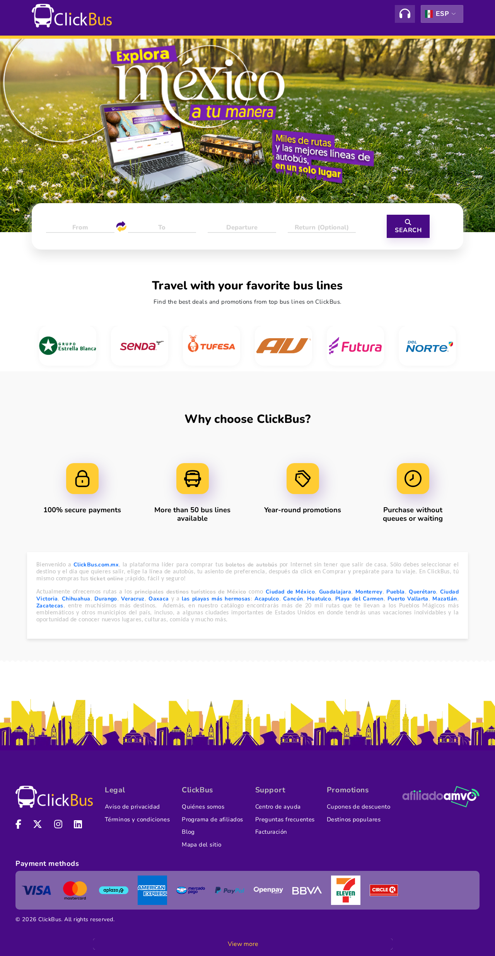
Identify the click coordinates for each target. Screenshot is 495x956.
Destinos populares (354, 819)
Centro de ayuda (278, 807)
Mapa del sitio (201, 844)
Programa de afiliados (212, 819)
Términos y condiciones (137, 819)
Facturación (271, 832)
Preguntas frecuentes (285, 819)
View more (243, 944)
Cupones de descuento (358, 807)
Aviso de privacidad (132, 807)
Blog (188, 832)
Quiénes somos (203, 807)
